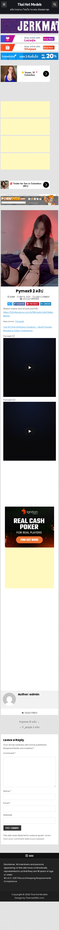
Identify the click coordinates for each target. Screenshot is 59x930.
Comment (9, 753)
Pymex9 (19, 321)
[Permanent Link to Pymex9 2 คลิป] (29, 248)
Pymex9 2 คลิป (29, 291)
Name (7, 791)
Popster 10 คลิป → (29, 721)
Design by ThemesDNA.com (29, 897)
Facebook (20, 303)
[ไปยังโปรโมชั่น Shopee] (30, 47)
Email (6, 803)
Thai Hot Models (29, 4)
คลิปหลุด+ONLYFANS (31, 298)
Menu (31, 855)
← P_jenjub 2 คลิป (29, 727)
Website (7, 815)
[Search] (55, 4)
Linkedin (46, 303)
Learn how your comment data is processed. (27, 837)
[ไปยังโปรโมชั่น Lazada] (30, 38)
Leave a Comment (42, 297)
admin (12, 297)
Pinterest (34, 303)
